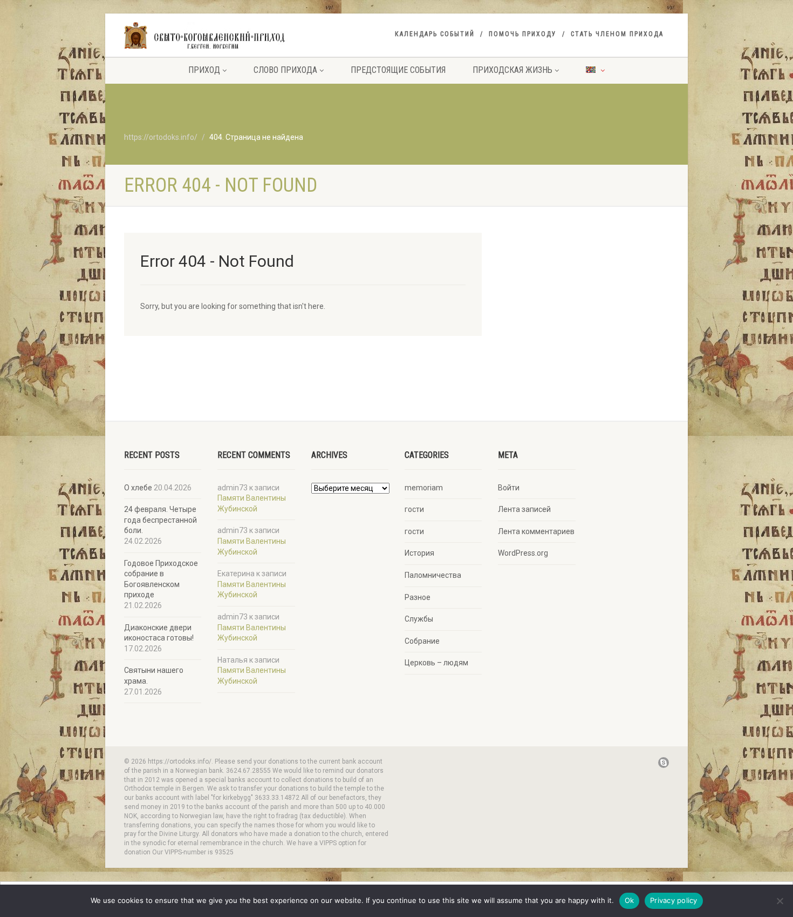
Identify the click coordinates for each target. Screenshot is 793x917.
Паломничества (433, 575)
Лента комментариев (536, 531)
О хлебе (138, 487)
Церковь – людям (436, 662)
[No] (779, 900)
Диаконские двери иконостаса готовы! (159, 633)
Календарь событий (435, 34)
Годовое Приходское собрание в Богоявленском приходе (161, 579)
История (419, 553)
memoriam (424, 487)
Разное (417, 597)
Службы (419, 619)
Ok (629, 900)
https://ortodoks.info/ (160, 137)
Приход (204, 70)
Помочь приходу (523, 34)
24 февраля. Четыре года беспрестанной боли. (160, 520)
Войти (508, 487)
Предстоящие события (398, 70)
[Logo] (209, 36)
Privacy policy (674, 900)
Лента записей (524, 509)
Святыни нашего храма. (153, 675)
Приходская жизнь (512, 70)
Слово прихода (285, 70)
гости (414, 509)
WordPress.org (523, 553)
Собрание (422, 641)
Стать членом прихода (617, 34)
